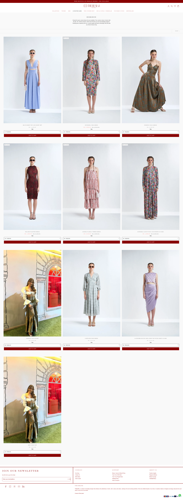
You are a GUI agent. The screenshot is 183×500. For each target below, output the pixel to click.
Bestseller (130, 11)
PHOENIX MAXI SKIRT (32, 338)
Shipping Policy (115, 478)
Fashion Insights (152, 473)
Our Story (77, 473)
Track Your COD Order (117, 474)
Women (64, 11)
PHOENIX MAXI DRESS (150, 125)
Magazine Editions (153, 474)
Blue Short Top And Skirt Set (32, 125)
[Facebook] (6, 486)
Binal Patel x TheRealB (104, 11)
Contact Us (77, 474)
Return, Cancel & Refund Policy (118, 473)
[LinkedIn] (23, 486)
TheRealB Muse (152, 478)
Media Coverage (152, 476)
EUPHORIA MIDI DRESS (91, 125)
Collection (55, 11)
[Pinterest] (14, 486)
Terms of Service (115, 480)
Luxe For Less (77, 11)
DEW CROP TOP (32, 445)
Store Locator (78, 478)
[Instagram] (10, 486)
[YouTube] (19, 486)
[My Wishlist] (175, 6)
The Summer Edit (89, 11)
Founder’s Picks (119, 11)
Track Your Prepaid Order (117, 476)
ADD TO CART (32, 135)
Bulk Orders (77, 476)
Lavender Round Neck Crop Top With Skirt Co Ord (151, 338)
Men (69, 11)
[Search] (171, 6)
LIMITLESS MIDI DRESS (91, 338)
